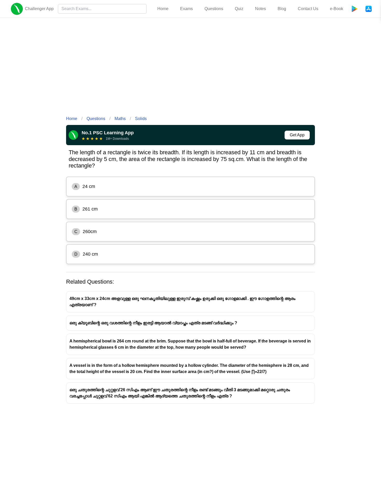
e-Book (336, 8)
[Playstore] (354, 9)
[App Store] (368, 9)
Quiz (239, 8)
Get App (297, 135)
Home (162, 8)
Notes (260, 8)
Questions (213, 8)
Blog (282, 8)
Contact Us (308, 8)
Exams (186, 8)
